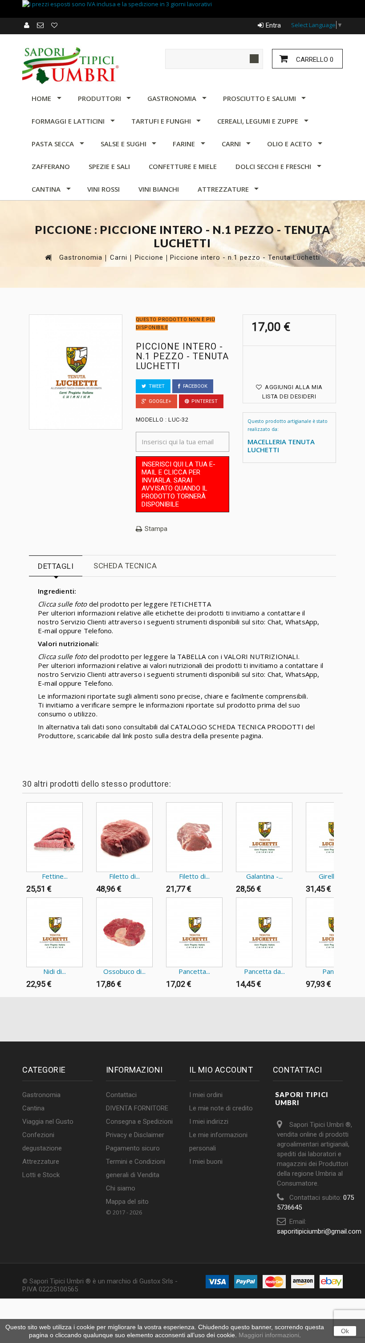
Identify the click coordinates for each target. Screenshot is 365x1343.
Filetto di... (124, 876)
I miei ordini (206, 1095)
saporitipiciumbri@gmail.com (319, 1231)
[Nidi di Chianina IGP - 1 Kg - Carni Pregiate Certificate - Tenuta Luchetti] (54, 932)
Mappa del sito (127, 1202)
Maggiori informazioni (269, 1335)
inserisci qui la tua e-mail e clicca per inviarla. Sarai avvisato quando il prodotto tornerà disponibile (178, 484)
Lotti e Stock (41, 1175)
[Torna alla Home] (47, 257)
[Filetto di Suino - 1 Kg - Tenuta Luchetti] (194, 837)
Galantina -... (264, 876)
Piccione (149, 257)
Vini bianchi (158, 189)
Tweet (155, 386)
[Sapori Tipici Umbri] (71, 64)
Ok (345, 1331)
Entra (273, 25)
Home (41, 98)
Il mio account (221, 1069)
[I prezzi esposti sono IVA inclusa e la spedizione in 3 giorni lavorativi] (182, 9)
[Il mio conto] (27, 25)
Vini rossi (103, 189)
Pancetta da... (264, 971)
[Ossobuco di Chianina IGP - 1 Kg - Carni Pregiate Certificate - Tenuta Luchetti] (124, 932)
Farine (184, 143)
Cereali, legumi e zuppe (257, 121)
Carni (231, 143)
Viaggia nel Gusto (47, 1122)
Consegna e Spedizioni (139, 1122)
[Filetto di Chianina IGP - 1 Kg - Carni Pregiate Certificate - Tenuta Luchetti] (124, 837)
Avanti (336, 820)
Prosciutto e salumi (259, 98)
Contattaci (121, 1095)
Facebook (193, 386)
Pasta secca (53, 143)
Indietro (24, 820)
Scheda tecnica (125, 565)
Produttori (99, 98)
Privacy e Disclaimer (135, 1135)
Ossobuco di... (124, 971)
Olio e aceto (289, 143)
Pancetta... (194, 971)
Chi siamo (120, 1188)
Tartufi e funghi (161, 121)
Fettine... (55, 876)
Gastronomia (171, 98)
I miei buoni (206, 1162)
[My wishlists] (54, 25)
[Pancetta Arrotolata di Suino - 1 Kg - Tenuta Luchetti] (194, 932)
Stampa (156, 529)
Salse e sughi (123, 143)
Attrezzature (223, 189)
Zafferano (51, 166)
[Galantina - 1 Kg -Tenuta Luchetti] (264, 837)
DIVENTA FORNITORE (137, 1108)
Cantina (46, 189)
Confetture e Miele (183, 166)
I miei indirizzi (208, 1122)
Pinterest (203, 401)
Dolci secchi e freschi (273, 166)
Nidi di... (54, 971)
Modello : (151, 419)
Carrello (313, 60)
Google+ (158, 401)
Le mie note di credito (221, 1108)
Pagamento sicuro (133, 1148)
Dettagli (55, 566)
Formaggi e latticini (68, 121)
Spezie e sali (109, 166)
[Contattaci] (41, 25)
